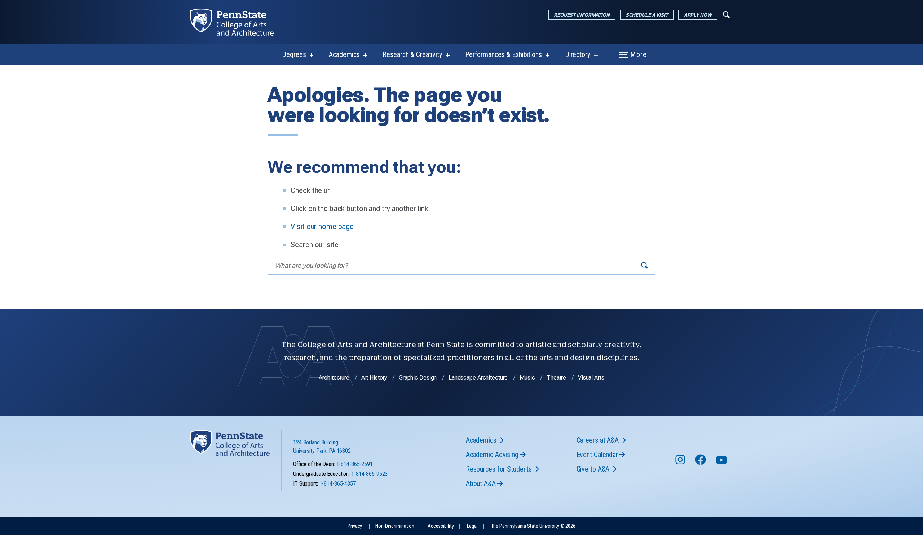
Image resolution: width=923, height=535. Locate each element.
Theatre (556, 377)
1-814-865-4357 (337, 483)
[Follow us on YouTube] (722, 463)
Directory (577, 54)
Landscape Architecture (478, 377)
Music (527, 377)
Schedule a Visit (647, 15)
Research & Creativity (412, 54)
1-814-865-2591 (354, 464)
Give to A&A (593, 469)
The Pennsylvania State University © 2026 (533, 526)
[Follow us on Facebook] (701, 463)
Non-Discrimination (394, 526)
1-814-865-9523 (369, 473)
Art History (374, 377)
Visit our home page (322, 226)
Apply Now (698, 15)
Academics (344, 54)
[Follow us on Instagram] (680, 463)
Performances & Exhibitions (503, 54)
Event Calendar (597, 454)
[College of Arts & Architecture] (237, 22)
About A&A (481, 483)
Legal (472, 526)
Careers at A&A (598, 440)
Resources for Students (499, 469)
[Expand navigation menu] (726, 14)
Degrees (294, 54)
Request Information (582, 15)
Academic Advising (492, 454)
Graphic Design (418, 377)
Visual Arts (591, 377)
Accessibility (441, 526)
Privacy (355, 526)
